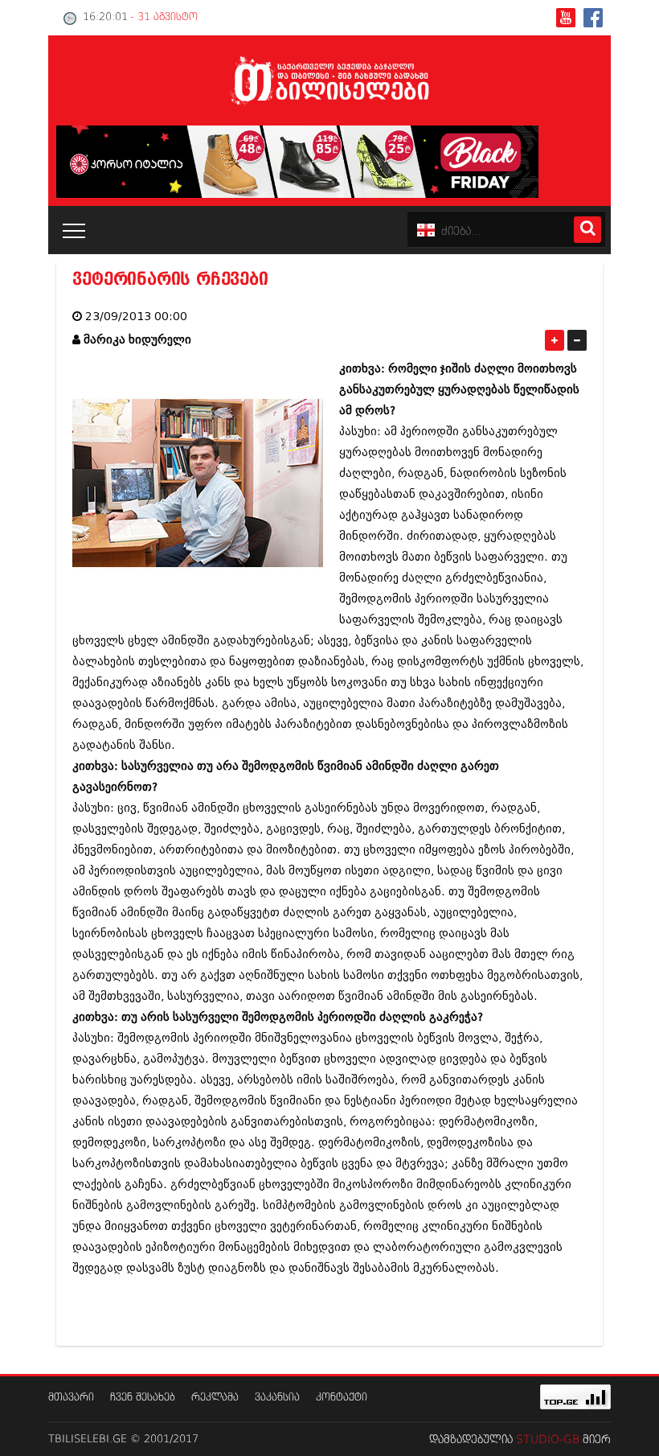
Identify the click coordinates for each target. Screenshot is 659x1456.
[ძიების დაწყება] (587, 229)
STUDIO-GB (547, 1440)
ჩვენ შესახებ (142, 1397)
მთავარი (71, 1397)
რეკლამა (215, 1397)
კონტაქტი (341, 1397)
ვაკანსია (277, 1397)
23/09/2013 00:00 (136, 316)
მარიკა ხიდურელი (137, 340)
